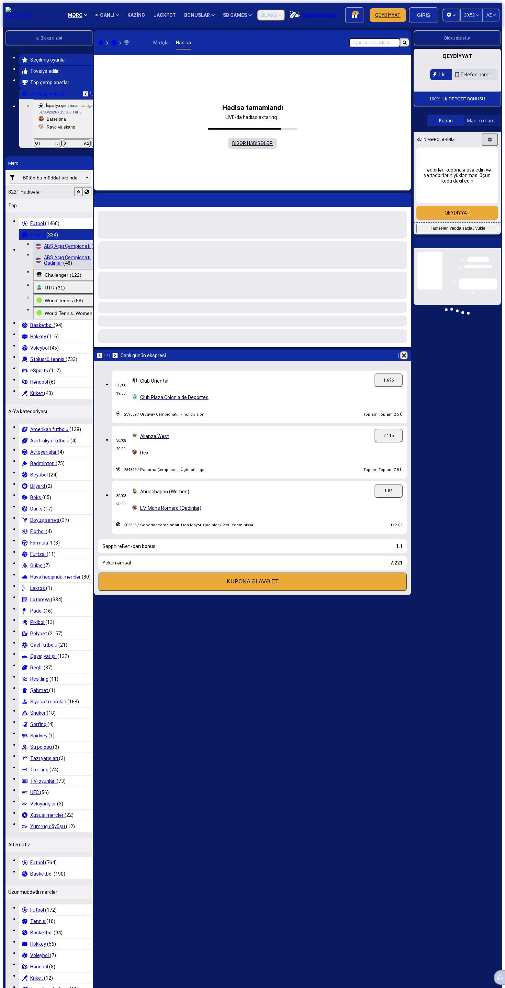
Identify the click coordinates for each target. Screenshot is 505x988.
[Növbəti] (117, 198)
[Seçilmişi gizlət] (78, 191)
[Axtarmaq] (404, 42)
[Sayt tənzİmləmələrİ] (451, 15)
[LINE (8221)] (101, 43)
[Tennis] (114, 43)
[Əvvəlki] (85, 94)
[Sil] (404, 199)
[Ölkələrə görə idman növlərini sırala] (86, 191)
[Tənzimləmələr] (490, 185)
